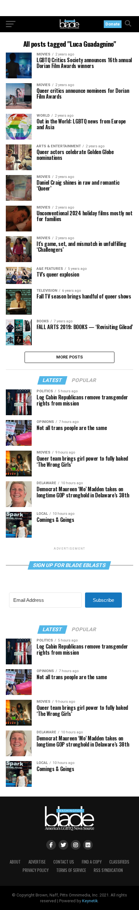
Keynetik (90, 900)
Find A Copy (92, 862)
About (15, 862)
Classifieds (119, 862)
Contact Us (63, 862)
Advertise (37, 862)
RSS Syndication (108, 870)
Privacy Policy (35, 870)
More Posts (69, 357)
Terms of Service (71, 870)
